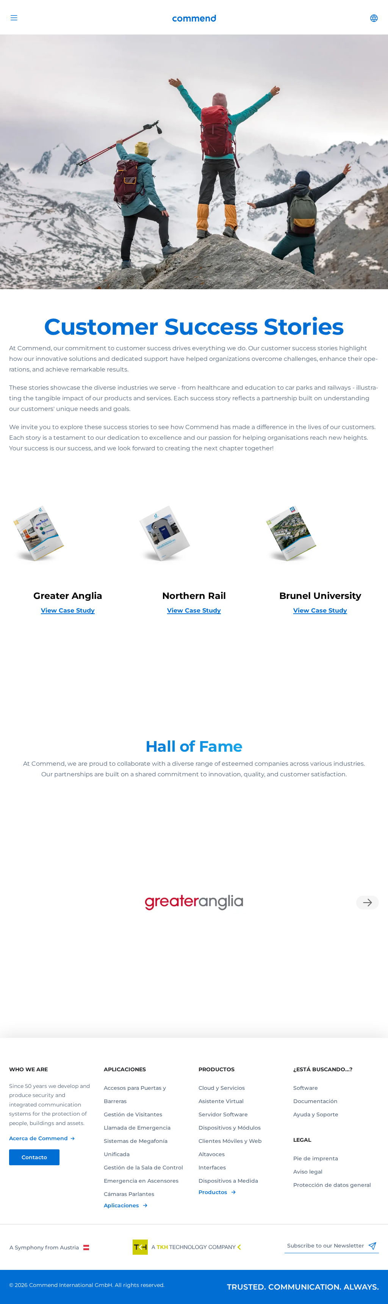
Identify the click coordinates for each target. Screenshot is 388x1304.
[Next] (367, 902)
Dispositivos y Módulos (230, 1127)
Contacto (34, 1157)
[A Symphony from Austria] (49, 1247)
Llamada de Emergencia (137, 1127)
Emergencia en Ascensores (141, 1180)
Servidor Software (223, 1114)
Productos (213, 1192)
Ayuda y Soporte (315, 1114)
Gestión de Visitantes (133, 1114)
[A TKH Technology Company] (187, 1247)
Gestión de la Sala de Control (143, 1167)
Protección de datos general (332, 1185)
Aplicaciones (122, 1205)
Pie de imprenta (315, 1158)
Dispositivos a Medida (228, 1180)
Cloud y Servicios (222, 1088)
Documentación (315, 1101)
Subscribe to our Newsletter (326, 1245)
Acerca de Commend (38, 1138)
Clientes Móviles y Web (230, 1141)
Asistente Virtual (221, 1101)
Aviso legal (307, 1171)
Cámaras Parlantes (129, 1194)
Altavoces (212, 1154)
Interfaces (212, 1167)
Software (305, 1088)
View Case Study (68, 610)
